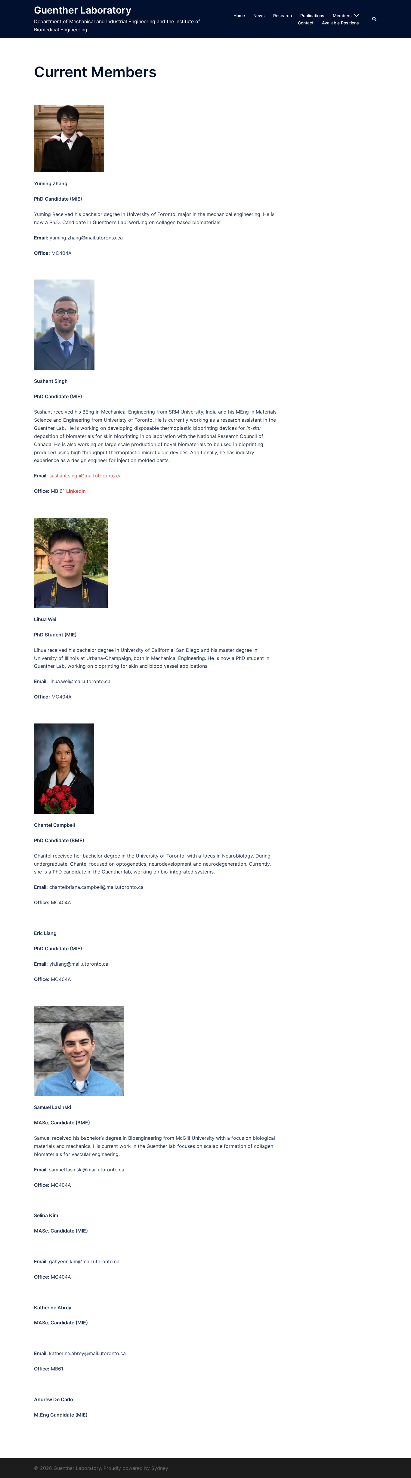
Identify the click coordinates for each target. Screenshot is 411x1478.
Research (282, 15)
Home (239, 15)
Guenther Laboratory (82, 10)
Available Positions (340, 22)
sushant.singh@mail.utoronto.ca (85, 476)
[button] (374, 19)
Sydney (159, 1468)
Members (342, 15)
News (259, 15)
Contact (306, 22)
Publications (312, 15)
